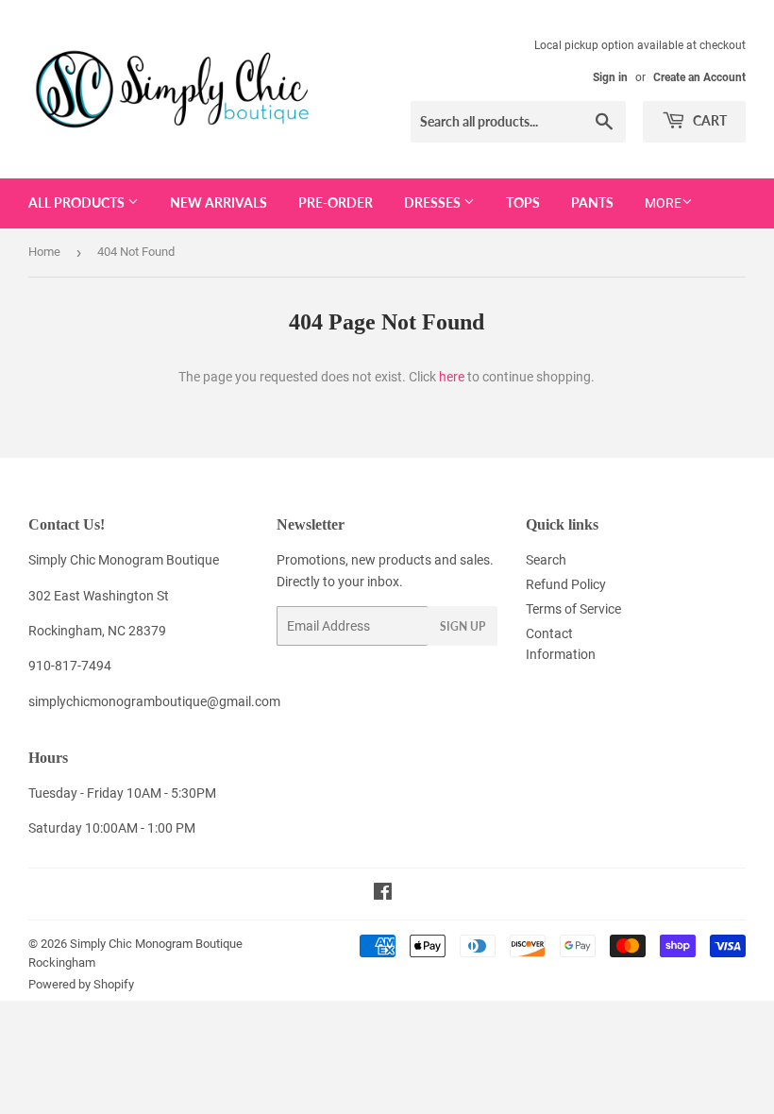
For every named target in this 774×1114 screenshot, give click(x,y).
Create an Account (699, 77)
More (663, 203)
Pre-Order (335, 202)
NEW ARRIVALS (218, 202)
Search (546, 559)
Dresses (433, 202)
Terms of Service (573, 608)
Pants (592, 202)
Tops (523, 202)
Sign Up (462, 626)
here (451, 376)
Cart (708, 120)
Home (44, 252)
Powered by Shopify (81, 984)
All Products (77, 202)
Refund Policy (566, 584)
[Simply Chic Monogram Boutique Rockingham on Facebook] (383, 894)
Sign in (610, 77)
